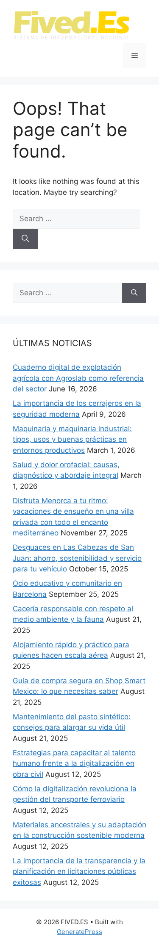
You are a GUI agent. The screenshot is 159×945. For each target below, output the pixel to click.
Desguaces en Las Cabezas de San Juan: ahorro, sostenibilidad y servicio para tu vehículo (77, 558)
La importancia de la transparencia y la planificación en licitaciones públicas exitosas (79, 871)
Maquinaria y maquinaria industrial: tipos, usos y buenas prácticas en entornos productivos (72, 439)
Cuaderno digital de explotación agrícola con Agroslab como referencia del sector (78, 378)
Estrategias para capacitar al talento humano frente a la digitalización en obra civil (74, 763)
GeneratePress (79, 932)
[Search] (25, 239)
